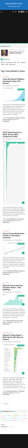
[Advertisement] (14, 28)
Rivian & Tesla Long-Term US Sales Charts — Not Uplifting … (13, 287)
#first (18, 62)
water (5, 418)
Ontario (2, 415)
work (19, 415)
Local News (13, 416)
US (23, 420)
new (25, 416)
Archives (3, 424)
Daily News (14, 420)
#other (3, 64)
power (21, 418)
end (20, 415)
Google (2, 416)
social (6, 415)
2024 (26, 418)
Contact (4, 416)
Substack (19, 420)
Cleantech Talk (8, 416)
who (12, 420)
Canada (24, 418)
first (24, 415)
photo (26, 415)
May (10, 415)
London (2, 420)
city (17, 420)
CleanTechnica (6, 121)
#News (3, 62)
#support (23, 62)
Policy (2, 418)
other (22, 420)
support (13, 418)
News (16, 415)
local (19, 416)
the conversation (9, 420)
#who (7, 64)
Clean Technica (6, 76)
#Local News (9, 62)
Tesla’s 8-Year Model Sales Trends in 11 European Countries (13, 235)
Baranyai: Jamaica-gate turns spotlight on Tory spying (16, 52)
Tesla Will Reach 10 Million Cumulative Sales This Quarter (13, 81)
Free (3, 418)
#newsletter (12, 64)
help (3, 415)
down (22, 415)
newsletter (10, 418)
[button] (25, 46)
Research (11, 332)
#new (14, 62)
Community (13, 415)
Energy (8, 415)
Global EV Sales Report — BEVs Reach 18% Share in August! (13, 337)
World (7, 418)
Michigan (4, 420)
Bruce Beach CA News (14, 3)
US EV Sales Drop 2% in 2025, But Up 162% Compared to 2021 (12, 134)
